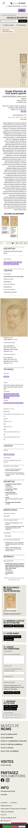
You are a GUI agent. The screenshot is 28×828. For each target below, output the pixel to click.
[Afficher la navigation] (4, 3)
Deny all (15, 826)
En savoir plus (24, 6)
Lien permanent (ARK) (8, 712)
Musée (22, 10)
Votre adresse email (8, 676)
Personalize (22, 826)
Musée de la (13, 741)
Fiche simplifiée (8, 626)
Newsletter (4, 795)
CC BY (14, 611)
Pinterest (7, 709)
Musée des (9, 734)
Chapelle (7, 748)
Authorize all (7, 826)
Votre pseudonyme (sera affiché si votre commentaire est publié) (13, 670)
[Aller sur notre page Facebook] (2, 780)
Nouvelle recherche (17, 18)
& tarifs (8, 791)
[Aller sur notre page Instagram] (7, 780)
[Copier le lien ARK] (22, 715)
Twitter (7, 706)
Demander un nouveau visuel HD (11, 614)
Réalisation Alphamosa (6, 806)
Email (14, 709)
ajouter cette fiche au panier (12, 637)
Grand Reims (14, 803)
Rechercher (23, 21)
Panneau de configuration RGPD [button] (8, 818)
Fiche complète (19, 626)
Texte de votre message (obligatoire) (12, 654)
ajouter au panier (9, 25)
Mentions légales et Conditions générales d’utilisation (13, 809)
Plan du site (3, 815)
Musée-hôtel (9, 751)
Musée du (11, 744)
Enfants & (6, 765)
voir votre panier (22, 25)
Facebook (14, 706)
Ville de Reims (4, 803)
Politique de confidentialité (7, 812)
